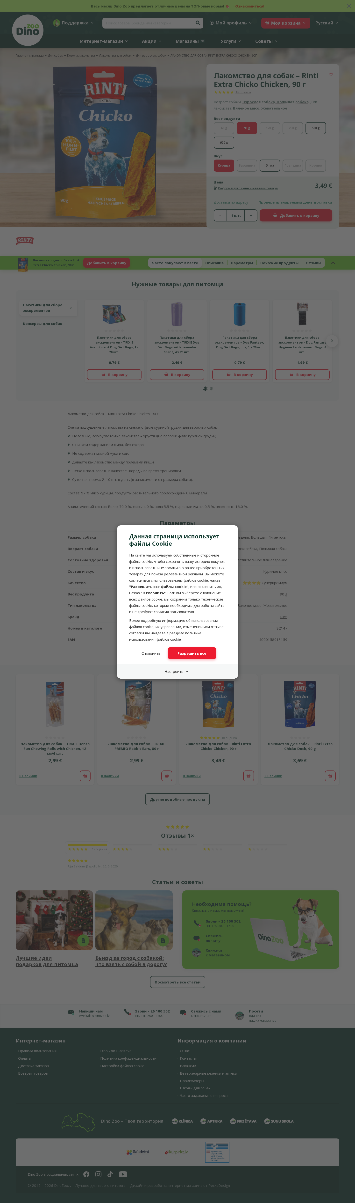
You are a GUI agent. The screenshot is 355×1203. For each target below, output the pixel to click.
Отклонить (151, 653)
